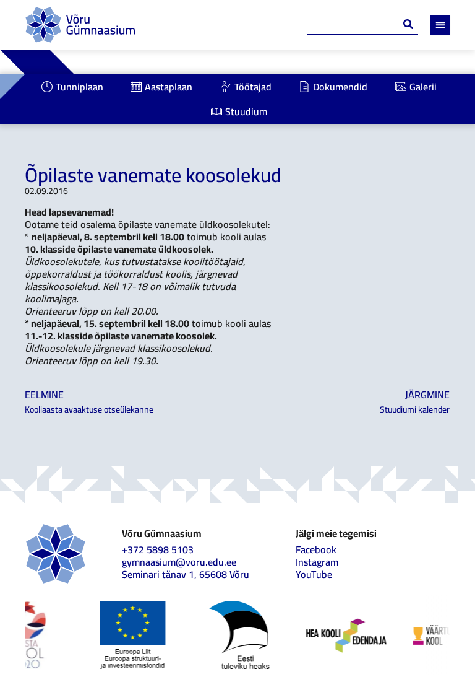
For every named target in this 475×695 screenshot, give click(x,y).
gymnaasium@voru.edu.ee (179, 562)
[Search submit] (408, 24)
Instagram (317, 562)
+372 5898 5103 (158, 549)
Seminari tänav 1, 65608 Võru (185, 574)
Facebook (316, 549)
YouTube (314, 574)
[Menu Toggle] (440, 25)
